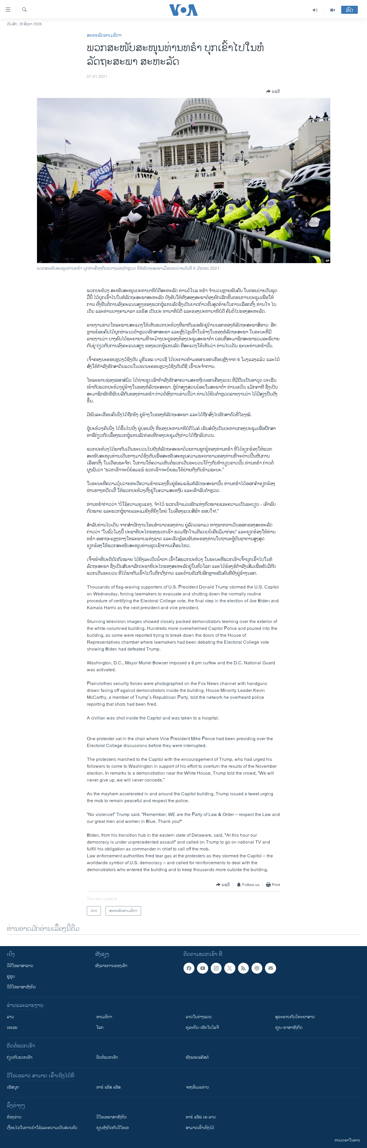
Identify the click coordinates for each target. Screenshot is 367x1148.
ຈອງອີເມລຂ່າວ (197, 1087)
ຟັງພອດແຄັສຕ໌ (197, 1057)
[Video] (332, 10)
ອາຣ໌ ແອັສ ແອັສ (108, 1087)
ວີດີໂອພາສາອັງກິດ (21, 987)
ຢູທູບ (11, 976)
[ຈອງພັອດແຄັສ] (270, 968)
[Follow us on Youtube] (202, 968)
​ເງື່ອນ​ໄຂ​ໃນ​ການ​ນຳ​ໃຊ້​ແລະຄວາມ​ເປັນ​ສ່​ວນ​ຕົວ (42, 1128)
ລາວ (10, 1017)
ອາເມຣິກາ (104, 1017)
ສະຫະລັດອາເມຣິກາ (104, 35)
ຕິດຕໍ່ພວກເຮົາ (107, 1057)
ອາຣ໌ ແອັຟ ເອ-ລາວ (201, 1117)
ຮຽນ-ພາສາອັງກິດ (288, 1027)
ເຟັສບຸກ (13, 1087)
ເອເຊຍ (12, 1027)
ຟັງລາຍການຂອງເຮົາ (111, 966)
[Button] (273, 91)
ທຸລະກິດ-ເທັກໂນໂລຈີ (202, 1027)
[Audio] (315, 10)
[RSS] (243, 968)
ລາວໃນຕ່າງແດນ (199, 1017)
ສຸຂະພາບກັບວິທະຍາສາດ (295, 1017)
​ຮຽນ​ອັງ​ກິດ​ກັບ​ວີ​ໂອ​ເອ (112, 1128)
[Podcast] (256, 968)
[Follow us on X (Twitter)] (229, 968)
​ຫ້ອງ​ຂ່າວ (14, 1117)
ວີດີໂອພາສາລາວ (20, 966)
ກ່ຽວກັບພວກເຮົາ (19, 1057)
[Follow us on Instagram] (216, 968)
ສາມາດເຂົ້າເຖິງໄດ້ (200, 1128)
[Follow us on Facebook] (189, 968)
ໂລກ (100, 1027)
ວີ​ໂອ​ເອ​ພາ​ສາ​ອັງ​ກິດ (111, 1117)
